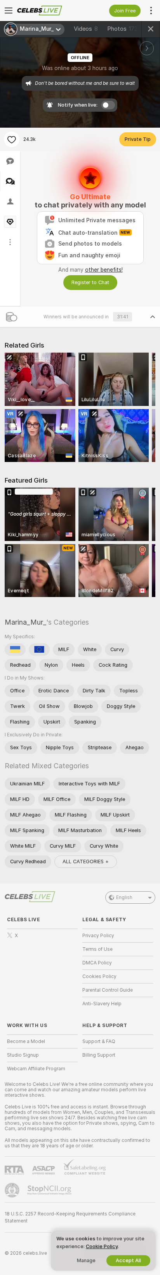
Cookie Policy (102, 1246)
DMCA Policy (97, 963)
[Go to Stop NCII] (50, 1190)
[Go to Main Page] (48, 10)
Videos (86, 28)
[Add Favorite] (11, 139)
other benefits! (104, 270)
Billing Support (98, 1055)
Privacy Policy (98, 935)
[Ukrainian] (15, 649)
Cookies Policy (99, 976)
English (124, 897)
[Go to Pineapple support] (13, 1190)
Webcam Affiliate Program (36, 1068)
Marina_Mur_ (25, 622)
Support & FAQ (98, 1041)
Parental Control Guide (107, 990)
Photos (122, 28)
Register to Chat (90, 282)
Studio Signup (23, 1055)
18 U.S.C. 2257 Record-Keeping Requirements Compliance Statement (70, 1217)
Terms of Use (97, 949)
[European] (39, 649)
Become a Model (26, 1041)
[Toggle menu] (8, 10)
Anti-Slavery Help (102, 1003)
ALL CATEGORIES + (86, 861)
